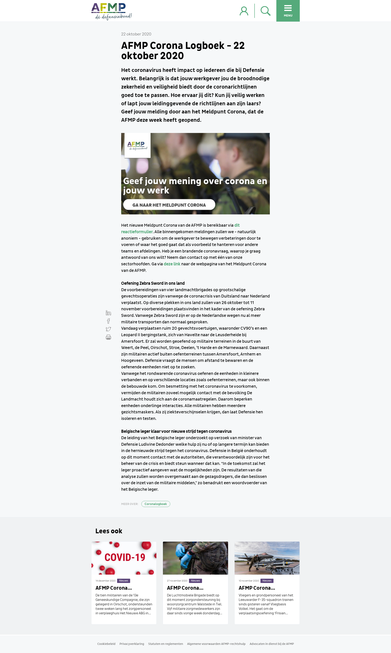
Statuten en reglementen (165, 644)
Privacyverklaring (132, 644)
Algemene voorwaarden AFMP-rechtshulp (216, 644)
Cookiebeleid (106, 644)
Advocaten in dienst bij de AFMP (272, 644)
